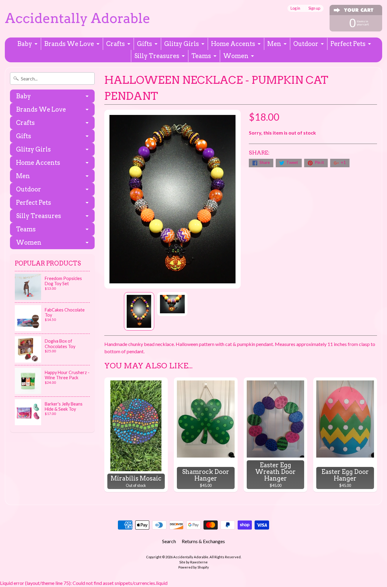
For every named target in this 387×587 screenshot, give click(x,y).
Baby (24, 43)
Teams (201, 56)
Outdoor (305, 43)
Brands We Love (69, 43)
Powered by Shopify (193, 567)
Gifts (144, 43)
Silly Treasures (156, 56)
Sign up (314, 8)
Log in (295, 8)
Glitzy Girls (181, 43)
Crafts (115, 43)
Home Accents (233, 43)
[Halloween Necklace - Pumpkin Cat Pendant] (139, 311)
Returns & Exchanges (203, 541)
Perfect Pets (348, 43)
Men (274, 43)
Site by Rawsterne (193, 562)
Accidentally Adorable (77, 18)
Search (169, 541)
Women (236, 56)
